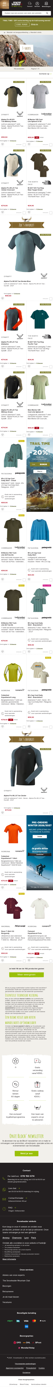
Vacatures (7, 1302)
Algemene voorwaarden (15, 1368)
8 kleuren (39, 209)
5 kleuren (13, 140)
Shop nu (34, 24)
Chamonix (17, 1238)
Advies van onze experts (14, 1275)
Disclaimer (26, 1372)
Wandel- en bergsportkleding (17, 32)
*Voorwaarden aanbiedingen (25, 1364)
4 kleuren (13, 506)
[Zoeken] (49, 11)
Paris (33, 1238)
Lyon (26, 1238)
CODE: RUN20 (21, 24)
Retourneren (8, 1291)
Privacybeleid (31, 1368)
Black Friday (24, 1384)
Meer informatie (9, 1259)
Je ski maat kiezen (11, 1297)
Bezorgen (7, 1286)
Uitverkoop (13, 1384)
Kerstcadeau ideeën (38, 1384)
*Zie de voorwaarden (39, 508)
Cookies (42, 1368)
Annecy (6, 1238)
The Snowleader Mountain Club (16, 1281)
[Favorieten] (3, 144)
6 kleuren (13, 209)
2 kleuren (39, 648)
